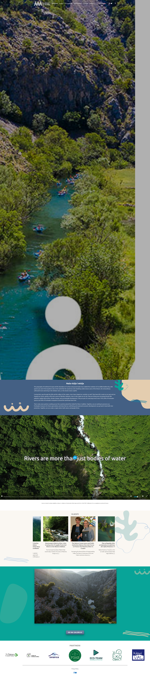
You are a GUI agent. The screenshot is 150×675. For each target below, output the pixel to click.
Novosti (86, 3)
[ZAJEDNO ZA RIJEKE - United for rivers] (42, 3)
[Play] (2, 496)
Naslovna (55, 3)
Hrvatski (101, 3)
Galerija (91, 3)
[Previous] (5, 190)
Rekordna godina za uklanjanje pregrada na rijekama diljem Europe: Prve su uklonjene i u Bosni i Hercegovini (45, 545)
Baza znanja (77, 3)
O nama (61, 3)
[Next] (145, 190)
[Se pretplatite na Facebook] (109, 3)
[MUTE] (131, 496)
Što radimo (68, 3)
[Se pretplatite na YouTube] (111, 3)
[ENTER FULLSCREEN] (146, 496)
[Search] (115, 3)
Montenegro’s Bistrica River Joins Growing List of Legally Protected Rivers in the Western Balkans (99, 544)
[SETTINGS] (143, 496)
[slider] (65, 497)
